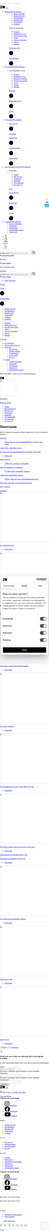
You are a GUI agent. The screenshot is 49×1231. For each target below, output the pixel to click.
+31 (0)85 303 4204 (18, 1092)
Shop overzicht (19, 14)
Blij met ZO (18, 177)
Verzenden (13, 226)
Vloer (16, 38)
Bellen (9, 1096)
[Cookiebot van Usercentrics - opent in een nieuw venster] (36, 579)
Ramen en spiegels (20, 79)
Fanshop (8, 319)
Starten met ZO (19, 16)
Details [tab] (24, 586)
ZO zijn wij (18, 185)
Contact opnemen (15, 224)
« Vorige (3, 1047)
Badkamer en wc (20, 34)
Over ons (8, 120)
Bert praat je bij (10, 409)
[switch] (43, 626)
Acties (16, 175)
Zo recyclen (13, 355)
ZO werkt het (18, 183)
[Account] (6, 236)
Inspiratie (17, 181)
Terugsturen (13, 228)
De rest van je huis (20, 36)
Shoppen (8, 12)
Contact (7, 222)
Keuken (16, 32)
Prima (24, 650)
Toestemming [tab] (8, 586)
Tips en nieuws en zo (12, 167)
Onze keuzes (13, 353)
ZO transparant (10, 417)
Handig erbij (18, 20)
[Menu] (6, 248)
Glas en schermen (20, 40)
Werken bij (13, 232)
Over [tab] (40, 586)
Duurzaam (17, 179)
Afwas (16, 42)
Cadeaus (17, 24)
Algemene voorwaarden (13, 1162)
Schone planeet (14, 351)
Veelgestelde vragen (16, 230)
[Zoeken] (6, 239)
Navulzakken (18, 18)
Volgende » (15, 1047)
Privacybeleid (9, 1217)
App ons (3, 1096)
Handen (16, 44)
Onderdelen (18, 22)
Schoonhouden (10, 1144)
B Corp (11, 358)
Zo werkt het (9, 67)
